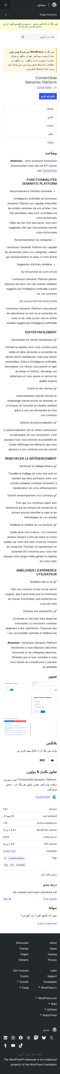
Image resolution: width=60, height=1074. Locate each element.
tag (6, 865)
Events (24, 976)
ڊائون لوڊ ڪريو (48, 96)
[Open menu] (5, 5)
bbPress (50, 1009)
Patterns (23, 960)
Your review (50, 898)
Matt (52, 1004)
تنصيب (49, 125)
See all (7, 898)
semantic (20, 865)
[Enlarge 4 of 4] (52, 722)
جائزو (50, 117)
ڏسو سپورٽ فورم (47, 922)
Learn (53, 970)
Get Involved (20, 970)
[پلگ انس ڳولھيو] (23, 37)
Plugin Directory (48, 14)
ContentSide (44, 87)
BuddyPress (48, 1015)
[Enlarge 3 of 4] (52, 699)
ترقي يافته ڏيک (49, 874)
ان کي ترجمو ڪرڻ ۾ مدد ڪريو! (22, 24)
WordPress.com (46, 998)
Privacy (52, 960)
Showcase (22, 942)
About (53, 942)
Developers (50, 981)
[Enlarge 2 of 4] (24, 686)
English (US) (9, 850)
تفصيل (50, 108)
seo (12, 865)
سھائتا (50, 142)
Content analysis (16, 858)
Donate (22, 981)
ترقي (50, 133)
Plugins (24, 954)
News (53, 948)
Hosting (52, 954)
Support (52, 976)
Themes (23, 948)
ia (5, 858)
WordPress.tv (47, 987)
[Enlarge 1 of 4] (52, 686)
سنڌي (46, 1029)
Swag (23, 987)
